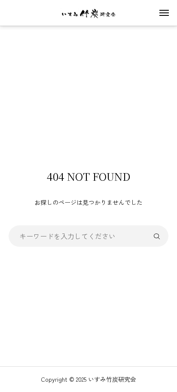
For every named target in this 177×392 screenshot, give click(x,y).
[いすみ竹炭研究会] (88, 13)
